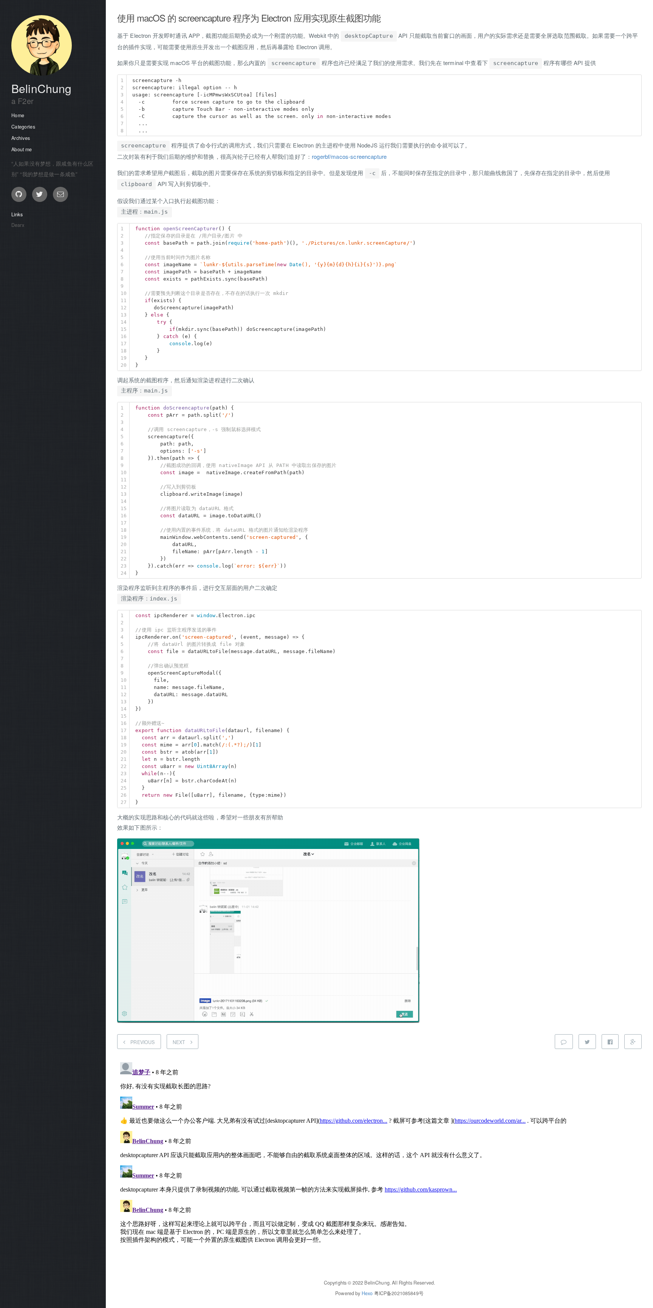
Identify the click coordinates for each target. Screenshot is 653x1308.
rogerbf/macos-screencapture (349, 156)
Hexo (367, 1293)
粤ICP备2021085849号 (399, 1293)
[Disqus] (379, 1153)
